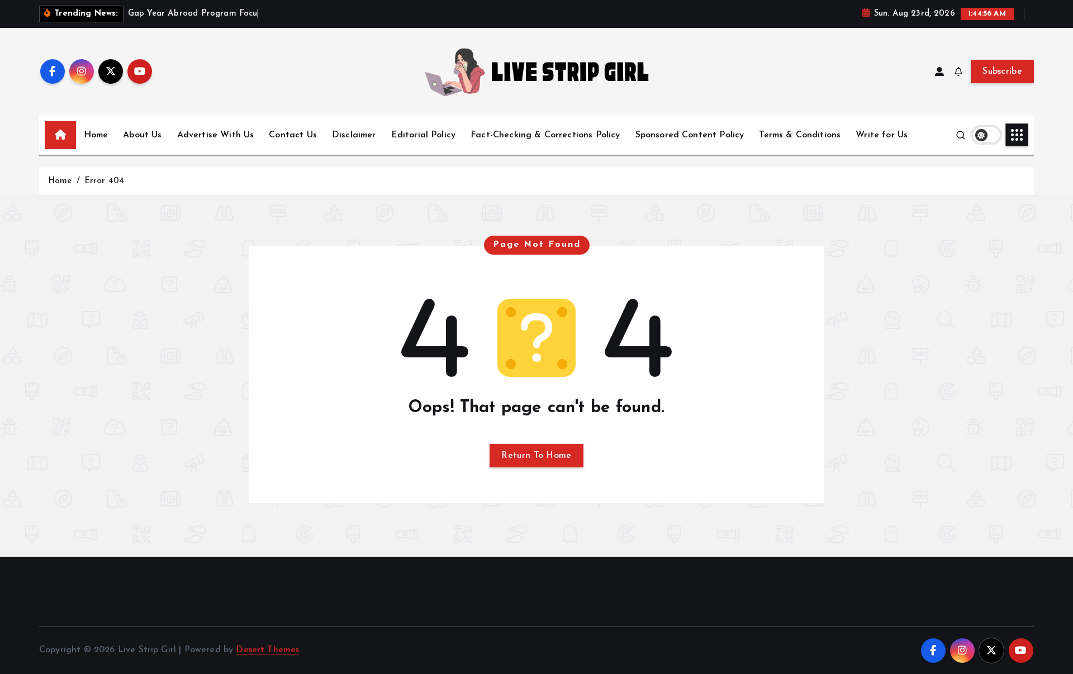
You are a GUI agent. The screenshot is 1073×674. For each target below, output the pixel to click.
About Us (142, 135)
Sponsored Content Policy (689, 135)
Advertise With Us (215, 135)
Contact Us (293, 135)
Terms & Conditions (800, 135)
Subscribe (1002, 71)
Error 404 (104, 181)
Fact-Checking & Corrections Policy (545, 135)
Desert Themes (267, 650)
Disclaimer (354, 135)
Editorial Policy (423, 135)
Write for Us (882, 135)
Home (96, 135)
